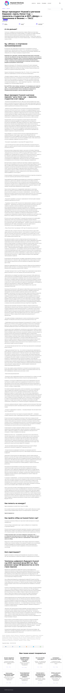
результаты (38, 637)
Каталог (49, 3)
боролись (17, 635)
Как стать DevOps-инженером (40, 658)
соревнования (23, 639)
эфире (29, 640)
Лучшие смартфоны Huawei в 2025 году (9, 658)
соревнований (16, 639)
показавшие (15, 637)
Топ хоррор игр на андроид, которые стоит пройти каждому (24, 659)
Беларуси (8, 635)
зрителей (41, 635)
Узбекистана (5, 640)
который (18, 636)
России (4, 639)
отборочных (38, 636)
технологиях (33, 639)
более (13, 635)
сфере (28, 639)
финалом (16, 640)
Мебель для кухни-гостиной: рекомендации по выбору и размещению (56, 674)
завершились (35, 635)
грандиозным (22, 635)
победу (10, 637)
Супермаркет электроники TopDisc (56, 658)
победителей (5, 637)
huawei (4, 635)
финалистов (11, 640)
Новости (33, 3)
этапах (25, 640)
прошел (20, 637)
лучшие (22, 636)
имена (4, 636)
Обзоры (38, 3)
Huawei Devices (17, 3)
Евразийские (29, 635)
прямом (25, 637)
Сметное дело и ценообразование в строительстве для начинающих (40, 674)
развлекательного (31, 637)
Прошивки (44, 3)
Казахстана (8, 636)
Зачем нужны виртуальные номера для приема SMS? (9, 674)
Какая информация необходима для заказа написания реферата (24, 674)
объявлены (33, 636)
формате (21, 640)
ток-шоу (38, 639)
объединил (28, 636)
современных (9, 639)
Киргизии (14, 636)
